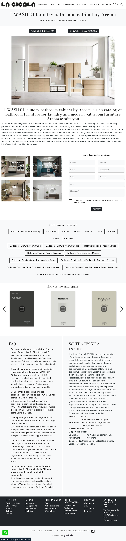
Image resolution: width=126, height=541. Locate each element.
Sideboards (30, 508)
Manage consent (23, 539)
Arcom (77, 231)
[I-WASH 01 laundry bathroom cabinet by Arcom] (18, 4)
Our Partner (94, 4)
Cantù (99, 231)
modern (65, 231)
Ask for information (43, 31)
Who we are (89, 503)
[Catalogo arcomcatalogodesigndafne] (22, 308)
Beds (47, 503)
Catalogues (68, 4)
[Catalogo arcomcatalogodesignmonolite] (63, 308)
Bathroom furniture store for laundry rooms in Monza (63, 274)
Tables (9, 511)
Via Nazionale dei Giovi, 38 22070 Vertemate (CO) (111, 514)
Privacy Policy (79, 203)
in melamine (51, 231)
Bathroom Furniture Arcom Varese (100, 246)
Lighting (29, 511)
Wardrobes (50, 511)
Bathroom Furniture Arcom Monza (83, 253)
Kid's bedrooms (52, 506)
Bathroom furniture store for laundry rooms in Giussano (91, 267)
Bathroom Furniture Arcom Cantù (25, 246)
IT (114, 4)
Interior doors (70, 511)
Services (88, 506)
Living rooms (31, 506)
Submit (97, 209)
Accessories (69, 505)
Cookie (11, 539)
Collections (55, 4)
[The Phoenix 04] (12, 31)
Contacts (106, 4)
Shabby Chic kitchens (11, 507)
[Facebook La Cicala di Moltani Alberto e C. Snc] (92, 531)
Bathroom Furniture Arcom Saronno (62, 246)
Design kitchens (13, 503)
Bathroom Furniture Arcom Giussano (44, 253)
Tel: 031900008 (110, 520)
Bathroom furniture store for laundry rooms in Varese (33, 267)
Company (42, 4)
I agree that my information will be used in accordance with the (98, 201)
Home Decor (51, 20)
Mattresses (69, 513)
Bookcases (30, 503)
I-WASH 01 (83, 20)
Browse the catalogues (84, 31)
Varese (88, 231)
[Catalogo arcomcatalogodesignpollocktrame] (104, 308)
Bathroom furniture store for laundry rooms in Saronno (88, 260)
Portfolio (81, 4)
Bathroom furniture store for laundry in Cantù (34, 260)
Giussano (68, 239)
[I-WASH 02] (114, 31)
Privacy (4, 539)
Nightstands (50, 508)
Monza (56, 239)
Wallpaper (69, 508)
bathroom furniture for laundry (25, 231)
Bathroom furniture (67, 20)
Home (42, 20)
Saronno (112, 231)
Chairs (9, 514)
